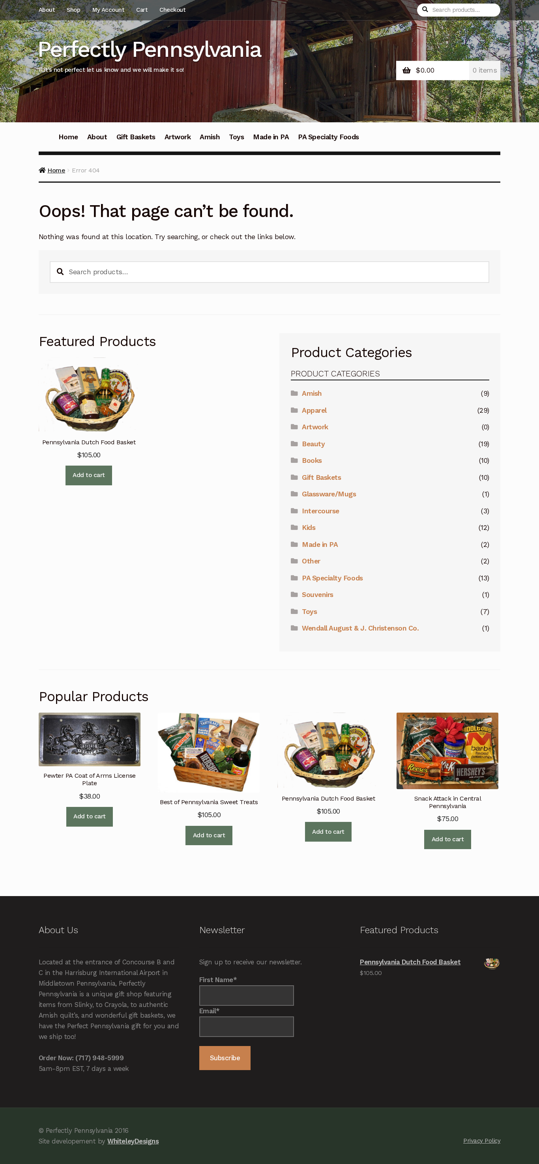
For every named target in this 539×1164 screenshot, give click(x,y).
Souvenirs (317, 595)
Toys (236, 137)
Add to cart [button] (89, 475)
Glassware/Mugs (329, 494)
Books (312, 460)
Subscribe (225, 1058)
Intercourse (320, 511)
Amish (210, 137)
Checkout (172, 9)
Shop (73, 9)
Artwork (178, 137)
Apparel (314, 410)
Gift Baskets (135, 137)
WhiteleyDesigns (133, 1141)
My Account (108, 9)
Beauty (313, 444)
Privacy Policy (481, 1140)
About (47, 9)
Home (68, 137)
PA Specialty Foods (328, 137)
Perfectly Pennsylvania (149, 49)
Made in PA (271, 137)
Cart (141, 9)
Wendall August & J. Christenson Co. (360, 628)
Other (311, 561)
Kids (308, 527)
